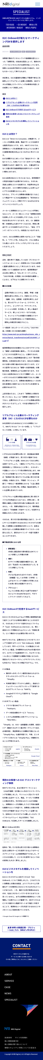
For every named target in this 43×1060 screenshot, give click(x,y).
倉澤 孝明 (5, 46)
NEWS (8, 993)
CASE (7, 987)
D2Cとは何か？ (11, 98)
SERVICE (9, 980)
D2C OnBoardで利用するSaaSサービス (21, 109)
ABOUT (8, 974)
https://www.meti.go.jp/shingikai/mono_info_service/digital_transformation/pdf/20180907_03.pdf (21, 337)
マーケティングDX (15, 51)
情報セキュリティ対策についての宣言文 (20, 1047)
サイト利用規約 (21, 1037)
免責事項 (8, 1037)
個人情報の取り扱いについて (16, 1044)
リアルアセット (31, 51)
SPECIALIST (11, 999)
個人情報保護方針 (12, 1041)
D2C (23, 51)
